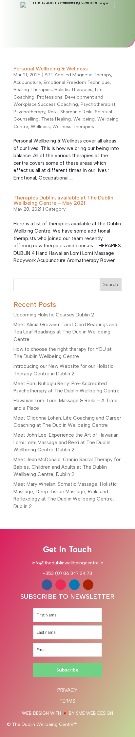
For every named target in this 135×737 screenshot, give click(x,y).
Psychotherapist (98, 104)
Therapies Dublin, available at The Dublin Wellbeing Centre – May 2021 (63, 200)
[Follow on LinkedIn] (74, 584)
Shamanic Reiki (76, 112)
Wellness (40, 126)
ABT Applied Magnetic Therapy (78, 75)
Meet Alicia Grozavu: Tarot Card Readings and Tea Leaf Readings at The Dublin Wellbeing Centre (65, 332)
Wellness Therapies (73, 126)
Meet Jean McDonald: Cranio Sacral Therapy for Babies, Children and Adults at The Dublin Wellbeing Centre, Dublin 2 (67, 467)
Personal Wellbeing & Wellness (50, 69)
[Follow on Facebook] (47, 584)
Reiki (53, 112)
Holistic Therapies (73, 89)
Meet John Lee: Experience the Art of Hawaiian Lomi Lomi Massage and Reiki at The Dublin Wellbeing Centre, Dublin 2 (66, 442)
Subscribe (67, 670)
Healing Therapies (32, 89)
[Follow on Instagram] (60, 584)
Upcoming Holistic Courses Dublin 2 (53, 315)
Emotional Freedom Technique (77, 82)
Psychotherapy (29, 112)
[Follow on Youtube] (88, 584)
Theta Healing (56, 119)
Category (55, 209)
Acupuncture (27, 82)
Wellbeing (84, 119)
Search (110, 284)
